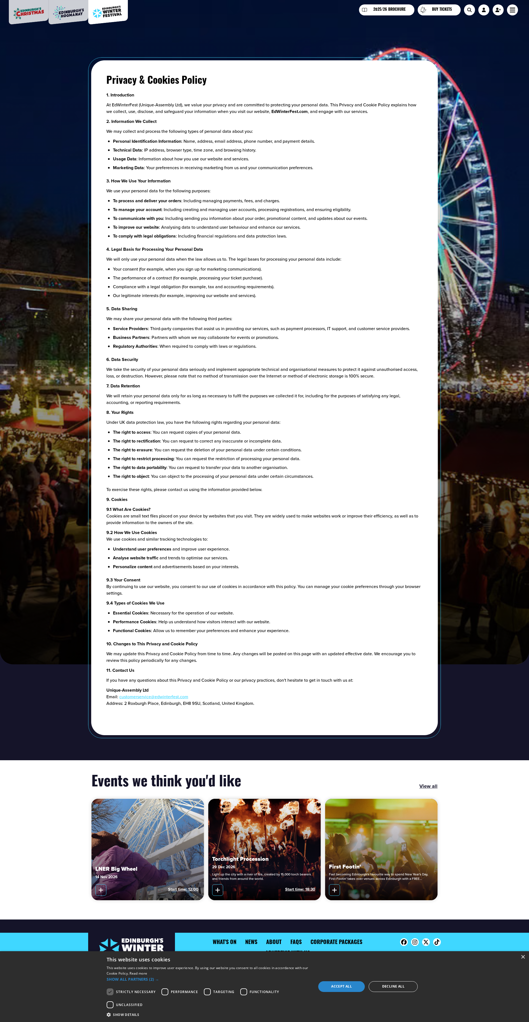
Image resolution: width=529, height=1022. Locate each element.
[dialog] (264, 986)
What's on (224, 942)
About (274, 942)
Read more (138, 973)
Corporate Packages (336, 942)
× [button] (523, 957)
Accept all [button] (341, 986)
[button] (208, 979)
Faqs (296, 942)
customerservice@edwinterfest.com (153, 697)
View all (428, 786)
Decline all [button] (393, 986)
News (251, 942)
